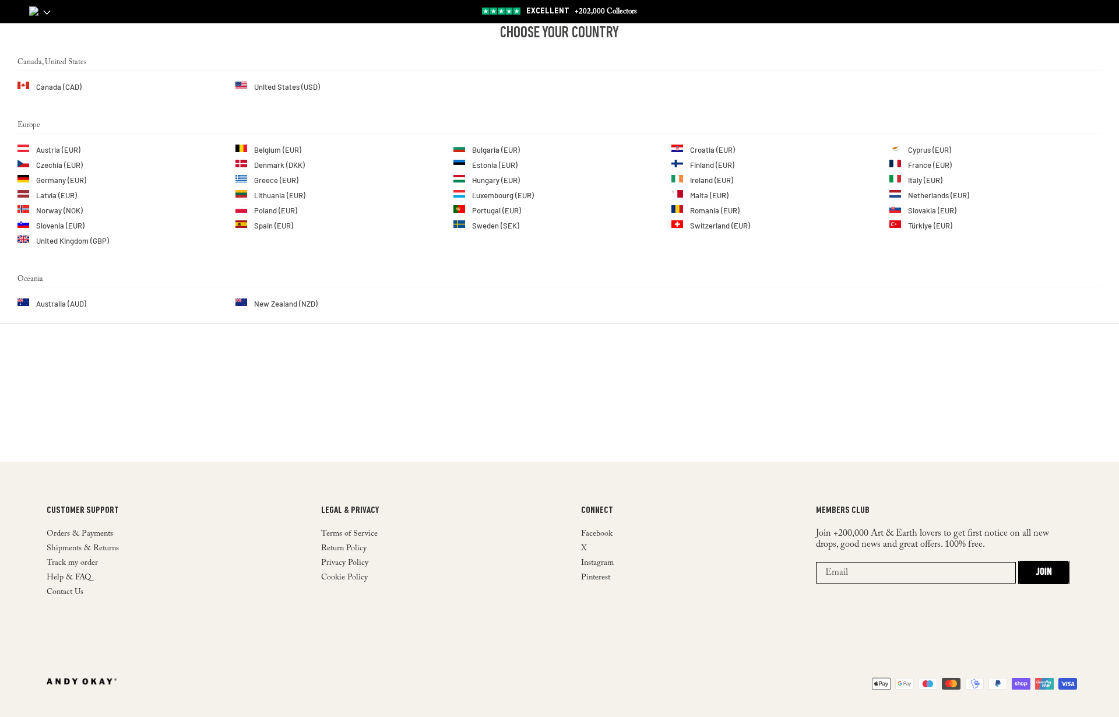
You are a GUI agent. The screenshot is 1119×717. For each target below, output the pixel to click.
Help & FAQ (69, 578)
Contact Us (65, 592)
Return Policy (344, 548)
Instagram (597, 563)
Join (1044, 572)
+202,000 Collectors (581, 11)
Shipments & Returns (83, 548)
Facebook (597, 534)
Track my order (72, 563)
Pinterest (595, 578)
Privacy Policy (344, 563)
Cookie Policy (344, 578)
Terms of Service (349, 534)
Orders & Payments (80, 534)
